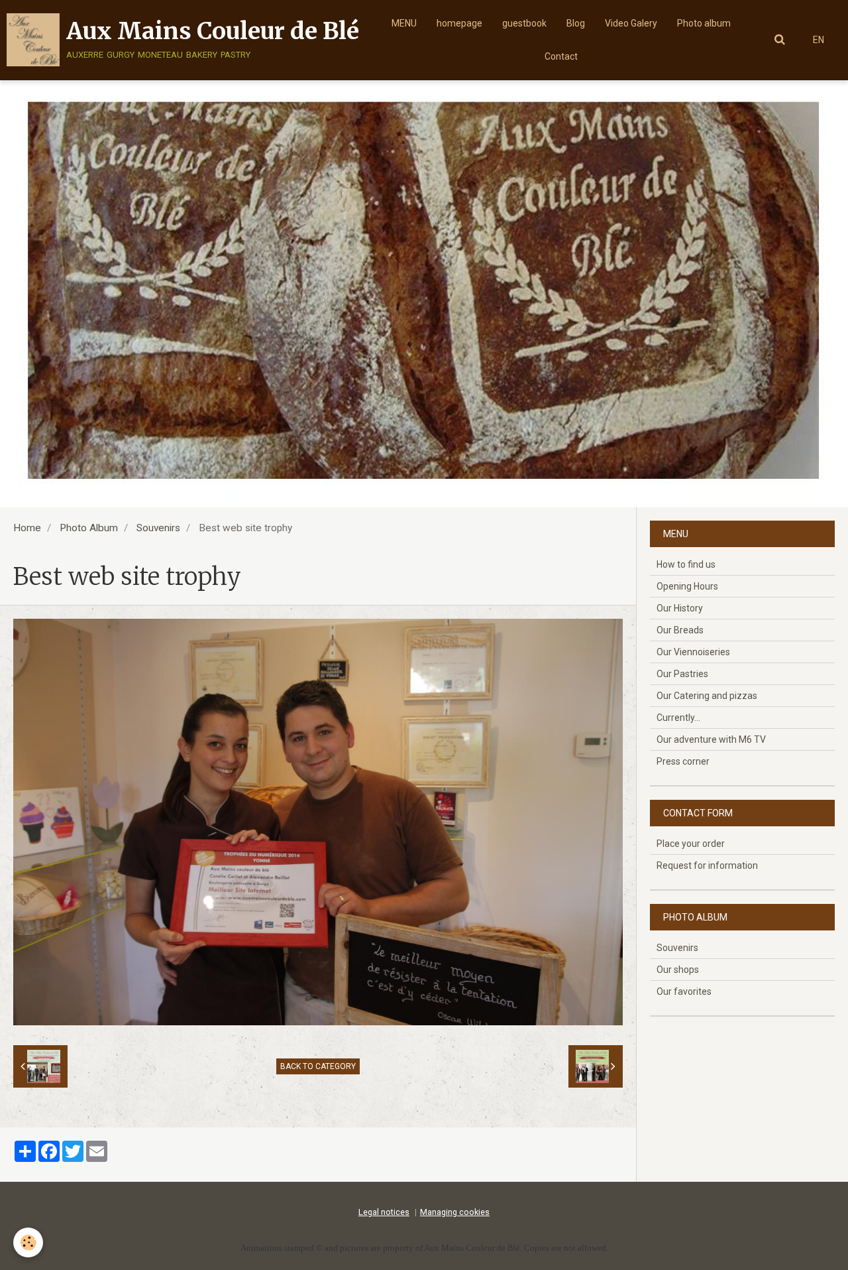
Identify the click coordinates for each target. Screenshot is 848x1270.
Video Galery (631, 23)
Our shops (678, 969)
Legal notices (383, 1212)
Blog (575, 23)
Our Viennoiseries (693, 652)
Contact (561, 56)
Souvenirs (158, 528)
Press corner (683, 761)
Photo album (704, 23)
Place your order (691, 843)
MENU (404, 23)
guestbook (524, 23)
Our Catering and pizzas (707, 695)
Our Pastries (682, 673)
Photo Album (89, 528)
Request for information (707, 865)
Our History (680, 608)
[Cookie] (28, 1242)
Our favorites (684, 991)
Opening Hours (687, 586)
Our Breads (680, 630)
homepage (459, 23)
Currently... (678, 717)
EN (818, 39)
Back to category (318, 1066)
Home (27, 528)
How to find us (686, 564)
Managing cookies (455, 1212)
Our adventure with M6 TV (711, 739)
